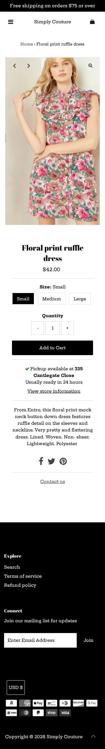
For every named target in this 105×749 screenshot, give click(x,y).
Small (23, 299)
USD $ (16, 687)
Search (12, 567)
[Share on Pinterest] (63, 463)
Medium (51, 299)
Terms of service (23, 576)
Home (26, 44)
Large (80, 299)
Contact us (52, 481)
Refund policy (20, 585)
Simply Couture (52, 21)
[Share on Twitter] (51, 463)
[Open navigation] (10, 22)
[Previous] (14, 65)
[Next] (28, 65)
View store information (53, 391)
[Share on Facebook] (40, 463)
